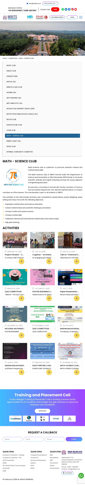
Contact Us (34, 458)
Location (68, 473)
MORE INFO (42, 411)
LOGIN (72, 17)
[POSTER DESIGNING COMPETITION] (42, 277)
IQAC (32, 466)
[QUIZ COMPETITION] (15, 277)
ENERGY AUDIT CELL (14, 141)
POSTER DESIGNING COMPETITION (46, 291)
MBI (55, 9)
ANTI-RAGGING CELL (14, 98)
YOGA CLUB (11, 130)
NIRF (51, 460)
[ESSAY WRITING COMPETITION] (42, 351)
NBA (51, 455)
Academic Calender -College (13, 455)
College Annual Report (39, 455)
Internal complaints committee (20, 152)
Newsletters (54, 458)
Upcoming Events (57, 17)
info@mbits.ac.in (35, 3)
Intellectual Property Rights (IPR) (21, 109)
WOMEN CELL (11, 92)
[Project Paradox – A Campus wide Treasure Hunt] (15, 240)
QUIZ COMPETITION (13, 291)
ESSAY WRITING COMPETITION (45, 365)
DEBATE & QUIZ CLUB (14, 87)
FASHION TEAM (12, 76)
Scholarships (54, 468)
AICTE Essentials (8, 460)
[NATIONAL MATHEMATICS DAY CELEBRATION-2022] (15, 314)
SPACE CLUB (11, 146)
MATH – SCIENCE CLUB (15, 136)
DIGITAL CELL (11, 82)
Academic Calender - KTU (12, 458)
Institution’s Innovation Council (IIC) (22, 114)
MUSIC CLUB (11, 65)
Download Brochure (49, 3)
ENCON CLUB (11, 119)
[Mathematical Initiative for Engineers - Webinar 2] (70, 314)
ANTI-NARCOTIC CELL (14, 103)
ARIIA (4, 471)
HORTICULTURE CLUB (14, 125)
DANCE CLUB (11, 71)
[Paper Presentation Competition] (70, 277)
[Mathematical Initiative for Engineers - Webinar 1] (15, 351)
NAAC (33, 468)
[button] (80, 17)
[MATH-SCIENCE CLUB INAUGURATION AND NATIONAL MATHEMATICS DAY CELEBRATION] (70, 351)
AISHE (5, 463)
